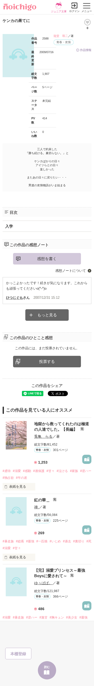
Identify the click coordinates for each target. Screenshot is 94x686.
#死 (88, 541)
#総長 (20, 541)
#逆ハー (85, 471)
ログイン (74, 11)
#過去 (67, 541)
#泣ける (62, 471)
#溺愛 (17, 471)
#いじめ (55, 541)
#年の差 (21, 478)
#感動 (27, 471)
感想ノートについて (70, 271)
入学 (9, 226)
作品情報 (85, 50)
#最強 (30, 541)
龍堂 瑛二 (61, 35)
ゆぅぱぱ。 (43, 583)
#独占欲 (8, 478)
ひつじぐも (14, 298)
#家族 (74, 471)
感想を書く (47, 258)
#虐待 (7, 471)
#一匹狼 (42, 541)
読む (47, 666)
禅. (36, 507)
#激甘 (43, 617)
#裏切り (78, 541)
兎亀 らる (43, 436)
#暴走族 (8, 541)
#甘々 (50, 471)
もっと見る (47, 315)
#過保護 (38, 471)
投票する (47, 361)
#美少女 (71, 617)
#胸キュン (57, 617)
